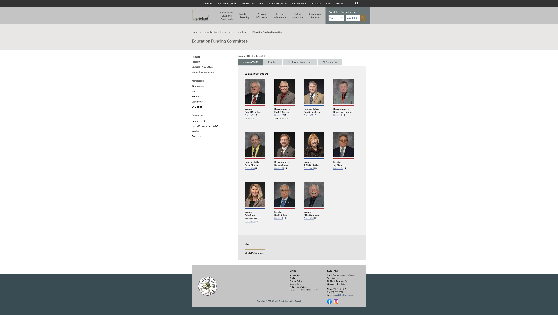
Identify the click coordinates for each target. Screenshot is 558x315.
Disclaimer (294, 278)
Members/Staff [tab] (250, 62)
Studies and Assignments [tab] (300, 62)
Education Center (278, 3)
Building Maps (299, 3)
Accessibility (295, 275)
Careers (207, 3)
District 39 (279, 168)
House (195, 91)
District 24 (309, 218)
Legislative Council (227, 3)
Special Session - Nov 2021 (205, 126)
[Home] (201, 16)
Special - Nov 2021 (202, 67)
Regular (196, 56)
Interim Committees (237, 32)
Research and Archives (315, 16)
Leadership (197, 101)
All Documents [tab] (330, 62)
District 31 (249, 115)
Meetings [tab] (272, 62)
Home (195, 32)
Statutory (196, 136)
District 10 (250, 168)
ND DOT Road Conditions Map (303, 290)
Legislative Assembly (244, 16)
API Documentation (298, 287)
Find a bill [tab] (333, 12)
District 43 (309, 168)
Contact (340, 3)
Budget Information (297, 16)
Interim (196, 61)
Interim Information (280, 16)
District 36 (338, 168)
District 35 (250, 221)
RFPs (261, 3)
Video (328, 3)
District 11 (308, 115)
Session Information (262, 16)
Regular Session (199, 121)
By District (197, 106)
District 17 (279, 115)
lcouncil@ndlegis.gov (342, 295)
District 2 (337, 115)
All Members (198, 86)
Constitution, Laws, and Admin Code (226, 15)
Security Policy (296, 284)
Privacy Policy (296, 281)
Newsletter (248, 3)
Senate (195, 96)
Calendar (316, 3)
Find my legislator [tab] (348, 12)
